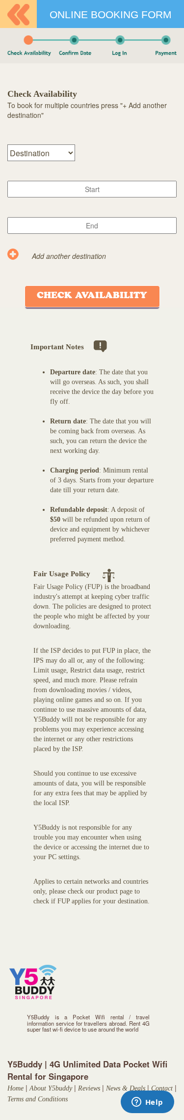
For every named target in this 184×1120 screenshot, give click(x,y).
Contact (162, 1088)
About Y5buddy (50, 1088)
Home (15, 1088)
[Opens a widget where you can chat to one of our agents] (147, 1103)
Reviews (89, 1088)
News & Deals (125, 1088)
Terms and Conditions (37, 1099)
